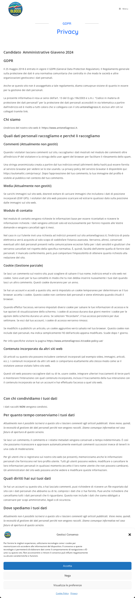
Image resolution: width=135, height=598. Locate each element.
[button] (129, 534)
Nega (68, 575)
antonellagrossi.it (90, 107)
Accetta (67, 566)
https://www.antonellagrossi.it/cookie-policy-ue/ (75, 340)
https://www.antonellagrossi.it (59, 127)
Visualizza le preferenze (67, 585)
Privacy (74, 593)
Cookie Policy (62, 593)
